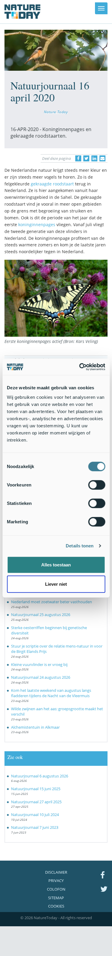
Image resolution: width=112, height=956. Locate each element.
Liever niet (56, 584)
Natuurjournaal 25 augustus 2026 (40, 614)
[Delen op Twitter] (86, 158)
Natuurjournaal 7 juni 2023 (34, 827)
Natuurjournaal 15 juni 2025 (35, 788)
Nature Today (56, 111)
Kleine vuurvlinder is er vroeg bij (39, 664)
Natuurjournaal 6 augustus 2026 (39, 776)
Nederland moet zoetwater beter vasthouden (51, 601)
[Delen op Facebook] (78, 158)
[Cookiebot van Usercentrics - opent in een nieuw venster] (79, 367)
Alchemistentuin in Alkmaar (35, 727)
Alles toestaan (56, 564)
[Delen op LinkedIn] (94, 158)
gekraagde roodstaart (52, 184)
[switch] (96, 484)
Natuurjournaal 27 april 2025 (36, 801)
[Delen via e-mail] (102, 158)
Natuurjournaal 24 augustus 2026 (40, 677)
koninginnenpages (36, 224)
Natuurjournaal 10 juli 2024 (35, 814)
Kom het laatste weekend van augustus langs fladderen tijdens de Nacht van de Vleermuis (51, 693)
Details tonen (79, 545)
